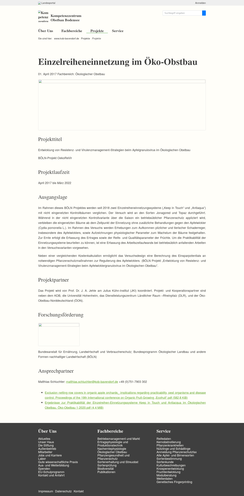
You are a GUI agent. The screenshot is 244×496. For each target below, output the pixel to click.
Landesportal (48, 2)
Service (117, 30)
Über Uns (45, 30)
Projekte (97, 30)
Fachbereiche (71, 30)
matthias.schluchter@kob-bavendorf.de (92, 381)
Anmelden (200, 2)
